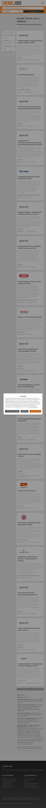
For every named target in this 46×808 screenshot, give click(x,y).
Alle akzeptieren (35, 411)
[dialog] (23, 404)
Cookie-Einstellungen (12, 411)
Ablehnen (24, 411)
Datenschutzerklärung (33, 406)
